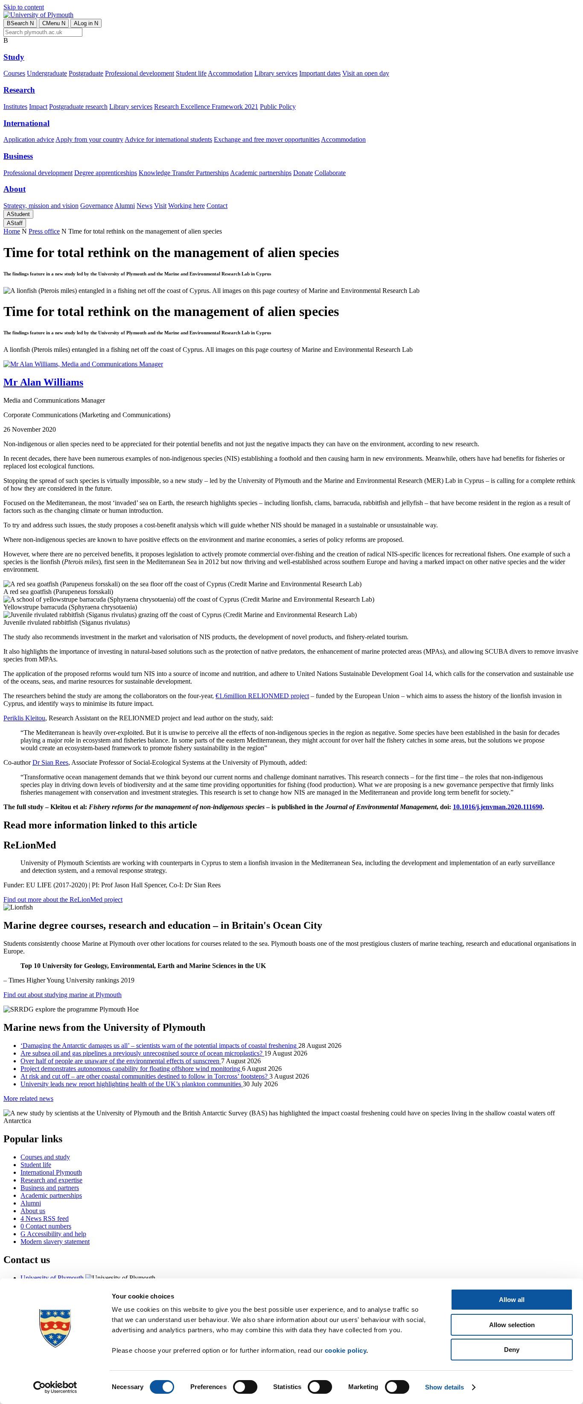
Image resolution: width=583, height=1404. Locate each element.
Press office (44, 231)
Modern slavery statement (55, 1241)
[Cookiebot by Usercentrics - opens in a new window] (55, 1387)
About (14, 188)
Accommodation (230, 73)
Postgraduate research (78, 106)
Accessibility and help (53, 1233)
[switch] (245, 1387)
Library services (275, 73)
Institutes (15, 106)
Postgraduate (86, 73)
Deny (511, 1349)
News (144, 205)
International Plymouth (51, 1172)
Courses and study (45, 1157)
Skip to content (23, 7)
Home (11, 231)
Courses (14, 73)
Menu (53, 23)
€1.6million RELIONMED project (262, 695)
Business (18, 156)
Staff (15, 223)
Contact (217, 205)
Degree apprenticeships (105, 172)
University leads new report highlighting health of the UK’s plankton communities (131, 1084)
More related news (28, 1098)
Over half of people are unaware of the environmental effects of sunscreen (120, 1061)
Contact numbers (45, 1226)
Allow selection (512, 1324)
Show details (444, 1387)
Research (19, 89)
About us (32, 1210)
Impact (38, 106)
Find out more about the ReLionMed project (62, 899)
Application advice (28, 139)
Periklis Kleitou (24, 718)
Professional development (139, 73)
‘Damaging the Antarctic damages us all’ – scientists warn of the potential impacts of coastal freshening (159, 1045)
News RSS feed (44, 1218)
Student (18, 214)
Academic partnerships (261, 172)
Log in (86, 23)
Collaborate (330, 172)
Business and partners (49, 1187)
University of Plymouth (52, 1277)
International (26, 123)
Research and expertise (51, 1180)
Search (20, 23)
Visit (160, 205)
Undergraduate (47, 73)
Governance (96, 205)
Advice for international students (168, 139)
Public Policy (278, 106)
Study (13, 57)
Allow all (512, 1299)
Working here (186, 205)
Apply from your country (89, 139)
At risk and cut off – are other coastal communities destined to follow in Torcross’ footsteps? (144, 1076)
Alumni (124, 205)
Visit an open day (365, 73)
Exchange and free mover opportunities (267, 139)
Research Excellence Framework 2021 (206, 106)
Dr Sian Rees (50, 762)
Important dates (320, 73)
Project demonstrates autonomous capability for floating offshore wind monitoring (131, 1068)
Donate (303, 172)
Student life (191, 73)
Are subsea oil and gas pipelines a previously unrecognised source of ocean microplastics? (142, 1053)
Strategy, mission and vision (41, 205)
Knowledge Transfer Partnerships (184, 172)
